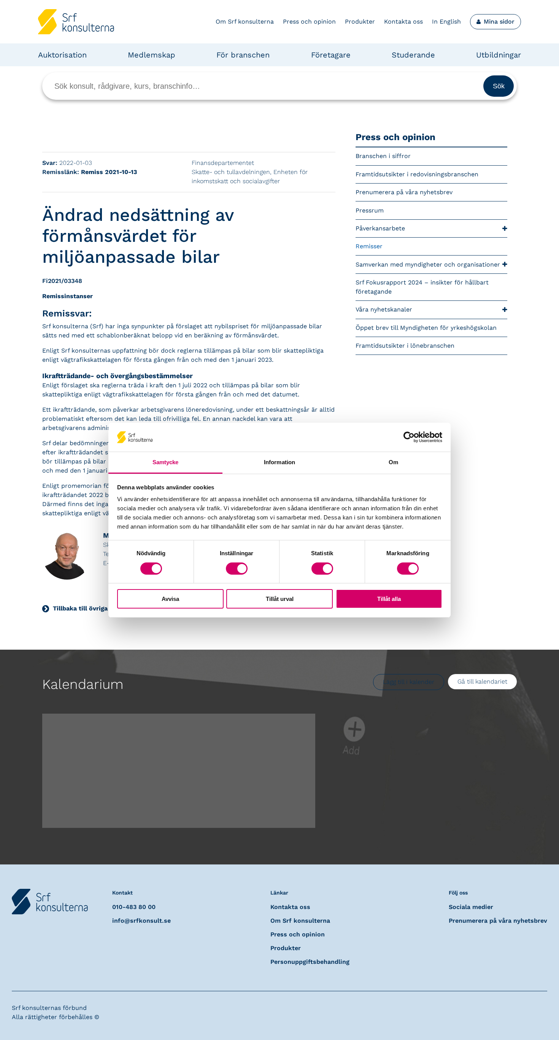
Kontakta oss (403, 21)
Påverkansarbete (380, 228)
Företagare (331, 54)
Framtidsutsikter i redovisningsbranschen (417, 174)
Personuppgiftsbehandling (309, 961)
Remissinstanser (67, 296)
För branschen (243, 54)
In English (446, 21)
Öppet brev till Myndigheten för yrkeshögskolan (427, 327)
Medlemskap (151, 54)
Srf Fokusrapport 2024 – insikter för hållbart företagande (422, 287)
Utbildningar (498, 54)
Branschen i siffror (383, 156)
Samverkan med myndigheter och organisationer (428, 264)
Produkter (360, 21)
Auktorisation (62, 54)
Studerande (413, 54)
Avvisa (170, 599)
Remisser (369, 246)
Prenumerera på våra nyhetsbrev (404, 192)
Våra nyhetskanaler (384, 309)
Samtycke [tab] (165, 462)
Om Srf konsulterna (245, 21)
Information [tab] (279, 462)
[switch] (237, 568)
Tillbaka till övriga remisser (93, 608)
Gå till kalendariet (482, 681)
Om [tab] (393, 462)
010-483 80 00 (134, 907)
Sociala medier (471, 907)
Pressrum (370, 210)
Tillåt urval (280, 599)
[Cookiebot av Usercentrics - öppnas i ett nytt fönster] (409, 437)
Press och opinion (309, 21)
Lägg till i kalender (408, 681)
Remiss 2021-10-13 (109, 172)
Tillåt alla (389, 599)
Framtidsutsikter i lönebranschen (405, 345)
